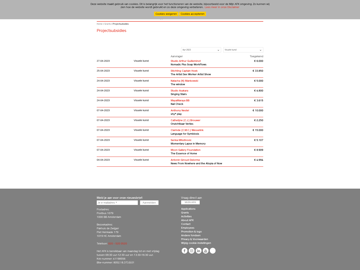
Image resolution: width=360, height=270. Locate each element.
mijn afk (190, 202)
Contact (185, 223)
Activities (186, 216)
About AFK (187, 220)
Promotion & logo (191, 231)
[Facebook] (184, 250)
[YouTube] (205, 250)
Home (99, 24)
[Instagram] (191, 250)
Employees (187, 227)
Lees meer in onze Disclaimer (221, 7)
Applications (188, 208)
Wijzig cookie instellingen (196, 242)
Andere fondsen (191, 235)
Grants (107, 24)
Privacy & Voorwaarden (194, 239)
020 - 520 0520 (117, 243)
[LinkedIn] (198, 250)
